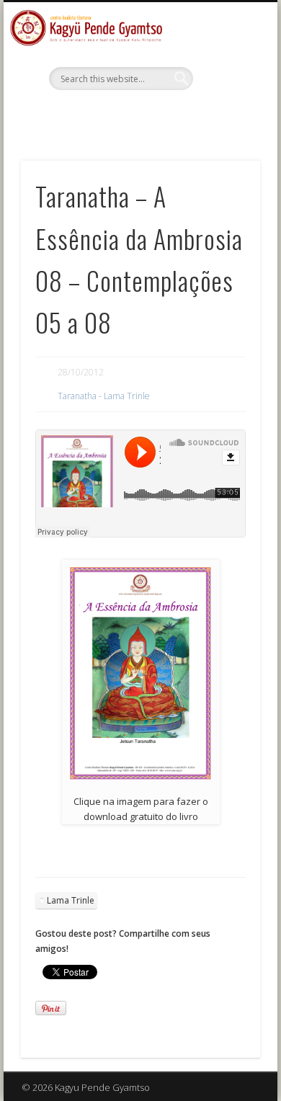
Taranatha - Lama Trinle (104, 396)
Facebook (138, 114)
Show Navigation (224, 129)
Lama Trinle (70, 900)
